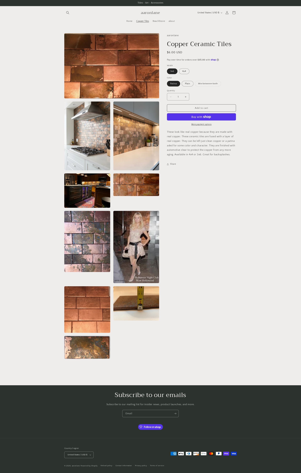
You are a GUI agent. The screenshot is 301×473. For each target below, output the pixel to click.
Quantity (171, 90)
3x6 (172, 71)
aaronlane (76, 466)
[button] (67, 12)
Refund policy (106, 466)
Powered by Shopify (89, 466)
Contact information (124, 466)
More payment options (201, 124)
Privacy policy (141, 466)
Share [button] (173, 164)
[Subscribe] (175, 413)
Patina (173, 83)
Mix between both (209, 84)
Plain (187, 83)
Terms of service (157, 466)
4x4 (184, 71)
